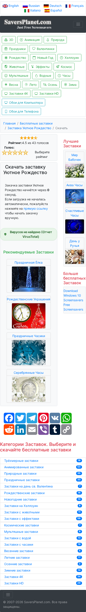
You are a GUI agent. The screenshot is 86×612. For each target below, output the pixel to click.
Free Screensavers (73, 307)
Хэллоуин (72, 57)
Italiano (35, 10)
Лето (33, 84)
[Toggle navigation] (78, 24)
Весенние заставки (18, 551)
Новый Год (45, 57)
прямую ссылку (36, 208)
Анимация (32, 40)
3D (11, 40)
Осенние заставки (18, 564)
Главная (9, 123)
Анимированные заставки (23, 467)
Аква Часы (74, 185)
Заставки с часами (18, 544)
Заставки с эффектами (21, 518)
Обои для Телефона (24, 111)
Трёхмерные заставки (21, 460)
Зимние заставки (17, 570)
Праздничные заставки (21, 480)
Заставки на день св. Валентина (28, 486)
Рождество (17, 57)
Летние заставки (17, 557)
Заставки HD (49, 93)
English (14, 6)
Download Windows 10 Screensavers (73, 295)
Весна (13, 84)
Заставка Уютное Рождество (29, 128)
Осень (52, 84)
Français (77, 6)
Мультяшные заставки (21, 531)
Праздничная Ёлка (29, 262)
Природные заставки (20, 473)
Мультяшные (18, 75)
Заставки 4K (18, 93)
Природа (57, 40)
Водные (45, 75)
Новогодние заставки (20, 499)
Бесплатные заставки (36, 123)
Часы (66, 75)
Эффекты (43, 67)
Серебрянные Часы (29, 372)
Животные (16, 67)
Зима (73, 84)
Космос (66, 67)
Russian (34, 6)
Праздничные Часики (28, 336)
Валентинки (45, 49)
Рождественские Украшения (28, 299)
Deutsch (55, 6)
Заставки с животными (21, 512)
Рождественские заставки (24, 493)
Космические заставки (21, 525)
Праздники (17, 49)
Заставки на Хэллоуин (21, 506)
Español (56, 10)
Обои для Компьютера (26, 102)
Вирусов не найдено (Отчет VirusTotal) (31, 234)
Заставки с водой (17, 538)
